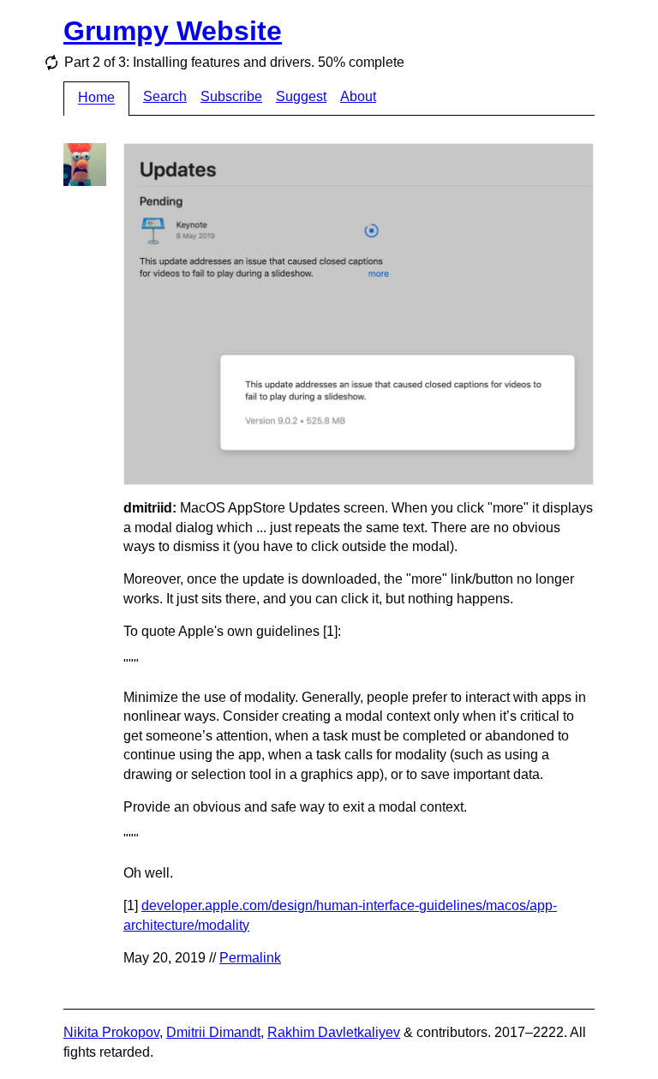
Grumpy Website (172, 30)
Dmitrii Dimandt (213, 1032)
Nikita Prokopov (111, 1032)
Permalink (250, 957)
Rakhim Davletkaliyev (333, 1032)
